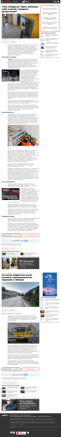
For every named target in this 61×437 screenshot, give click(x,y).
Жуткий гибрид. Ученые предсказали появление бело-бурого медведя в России (52, 300)
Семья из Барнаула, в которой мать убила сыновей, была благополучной (31, 254)
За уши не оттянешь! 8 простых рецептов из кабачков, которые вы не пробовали (52, 311)
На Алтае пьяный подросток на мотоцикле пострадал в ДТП (31, 391)
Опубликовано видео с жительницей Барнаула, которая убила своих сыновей (13, 254)
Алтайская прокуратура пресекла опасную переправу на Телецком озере (49, 13)
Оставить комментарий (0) (30, 235)
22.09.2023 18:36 (4, 4)
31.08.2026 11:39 (4, 273)
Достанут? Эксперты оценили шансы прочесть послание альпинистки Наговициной (52, 39)
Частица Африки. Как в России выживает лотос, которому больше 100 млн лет (51, 35)
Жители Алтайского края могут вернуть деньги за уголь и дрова (50, 9)
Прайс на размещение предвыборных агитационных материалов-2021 (23, 416)
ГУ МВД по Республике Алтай (7, 307)
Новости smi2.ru (6, 269)
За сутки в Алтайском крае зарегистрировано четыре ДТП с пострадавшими (13, 391)
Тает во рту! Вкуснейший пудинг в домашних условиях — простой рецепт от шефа (51, 315)
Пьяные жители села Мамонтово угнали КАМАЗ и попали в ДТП (22, 336)
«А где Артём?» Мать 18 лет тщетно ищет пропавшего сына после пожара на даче (51, 55)
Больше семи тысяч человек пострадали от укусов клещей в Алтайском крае (50, 18)
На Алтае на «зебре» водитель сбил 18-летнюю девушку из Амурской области (12, 395)
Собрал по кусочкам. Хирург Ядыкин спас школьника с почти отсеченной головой (52, 303)
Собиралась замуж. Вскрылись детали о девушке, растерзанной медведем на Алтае (51, 51)
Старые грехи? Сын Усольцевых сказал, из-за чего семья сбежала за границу (52, 319)
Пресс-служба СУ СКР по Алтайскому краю (26, 146)
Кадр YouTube (32, 39)
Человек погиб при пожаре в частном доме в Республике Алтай (49, 28)
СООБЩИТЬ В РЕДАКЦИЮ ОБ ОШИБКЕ (44, 416)
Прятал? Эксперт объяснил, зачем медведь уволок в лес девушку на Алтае (51, 307)
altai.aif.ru (21, 46)
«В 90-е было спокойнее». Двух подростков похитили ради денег (51, 43)
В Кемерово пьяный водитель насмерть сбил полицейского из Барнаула (32, 387)
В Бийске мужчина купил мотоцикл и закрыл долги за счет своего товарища (50, 23)
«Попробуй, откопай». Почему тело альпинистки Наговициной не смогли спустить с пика (52, 47)
